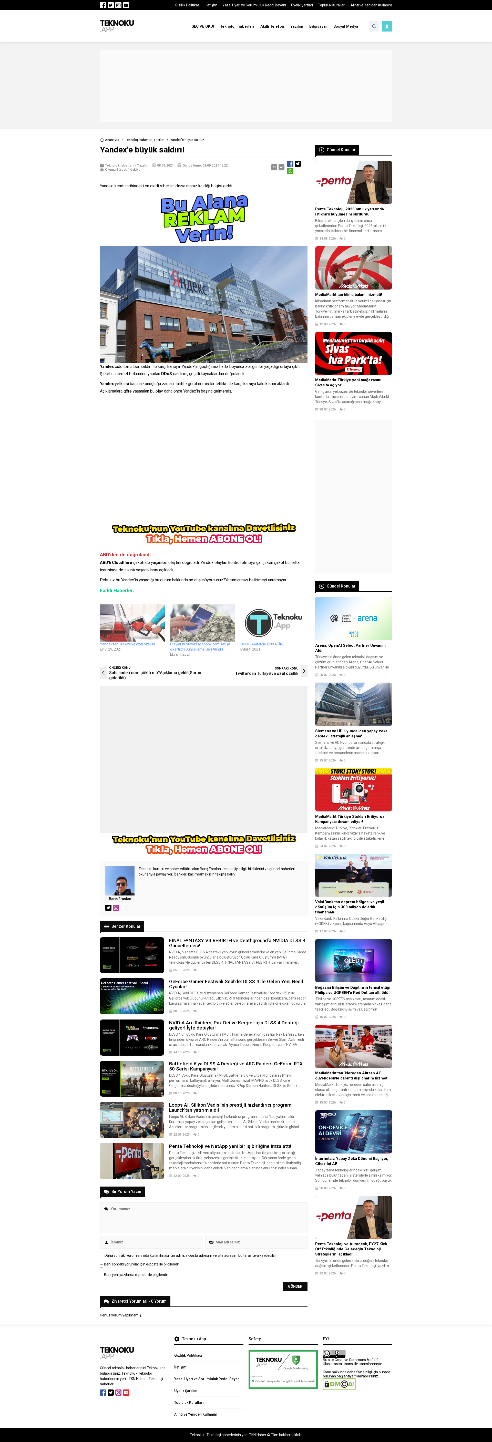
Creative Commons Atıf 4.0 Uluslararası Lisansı (350, 1362)
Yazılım (159, 140)
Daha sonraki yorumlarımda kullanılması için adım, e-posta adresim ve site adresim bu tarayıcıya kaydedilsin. (191, 1255)
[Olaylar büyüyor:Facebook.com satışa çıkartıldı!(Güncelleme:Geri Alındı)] (202, 623)
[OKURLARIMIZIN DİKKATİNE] (272, 623)
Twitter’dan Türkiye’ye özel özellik (266, 673)
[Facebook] (103, 5)
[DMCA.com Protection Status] (339, 1388)
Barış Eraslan (120, 899)
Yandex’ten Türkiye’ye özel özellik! (127, 644)
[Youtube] (126, 5)
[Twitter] (111, 5)
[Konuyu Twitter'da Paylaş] (298, 164)
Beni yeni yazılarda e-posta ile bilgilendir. (136, 1275)
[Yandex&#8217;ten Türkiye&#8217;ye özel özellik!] (132, 623)
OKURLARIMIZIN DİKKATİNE (262, 644)
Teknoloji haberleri (138, 140)
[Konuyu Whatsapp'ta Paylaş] (290, 171)
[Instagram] (118, 5)
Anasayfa (112, 140)
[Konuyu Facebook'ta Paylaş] (290, 164)
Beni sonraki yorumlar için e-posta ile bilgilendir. (142, 1264)
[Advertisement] (246, 86)
